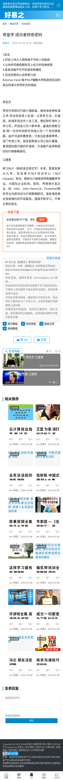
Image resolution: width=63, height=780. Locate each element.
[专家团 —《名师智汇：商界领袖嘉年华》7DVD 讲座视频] (47, 504)
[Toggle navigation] (57, 15)
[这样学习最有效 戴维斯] (20, 551)
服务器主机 (24, 750)
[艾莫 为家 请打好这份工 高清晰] (47, 412)
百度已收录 (53, 258)
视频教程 (13, 328)
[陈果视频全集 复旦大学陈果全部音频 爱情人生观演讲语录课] (20, 504)
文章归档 (50, 747)
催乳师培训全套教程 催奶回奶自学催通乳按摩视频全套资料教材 (47, 569)
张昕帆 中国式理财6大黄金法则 (47, 476)
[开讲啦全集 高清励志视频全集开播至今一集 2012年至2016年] (20, 597)
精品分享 (49, 323)
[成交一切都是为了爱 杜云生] (47, 597)
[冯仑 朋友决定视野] (20, 643)
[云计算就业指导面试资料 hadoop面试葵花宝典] (20, 412)
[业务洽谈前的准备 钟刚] (20, 458)
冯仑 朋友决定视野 (20, 661)
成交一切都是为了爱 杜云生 (47, 615)
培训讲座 (37, 43)
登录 (41, 219)
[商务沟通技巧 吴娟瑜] (47, 643)
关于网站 (30, 747)
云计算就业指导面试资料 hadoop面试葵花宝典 (20, 430)
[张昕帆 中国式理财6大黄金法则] (47, 458)
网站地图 (13, 750)
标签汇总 (40, 747)
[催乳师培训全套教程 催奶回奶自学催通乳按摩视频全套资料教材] (47, 551)
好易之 (6, 43)
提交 (31, 720)
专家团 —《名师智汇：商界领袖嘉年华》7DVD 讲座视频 (47, 523)
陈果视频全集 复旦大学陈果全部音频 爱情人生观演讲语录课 (20, 523)
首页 (5, 24)
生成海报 (14, 351)
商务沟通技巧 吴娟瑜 (47, 661)
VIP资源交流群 (37, 750)
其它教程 (13, 323)
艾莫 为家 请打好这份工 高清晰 (47, 430)
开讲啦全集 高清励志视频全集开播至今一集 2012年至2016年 (20, 615)
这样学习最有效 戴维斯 (20, 569)
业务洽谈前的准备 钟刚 (20, 476)
